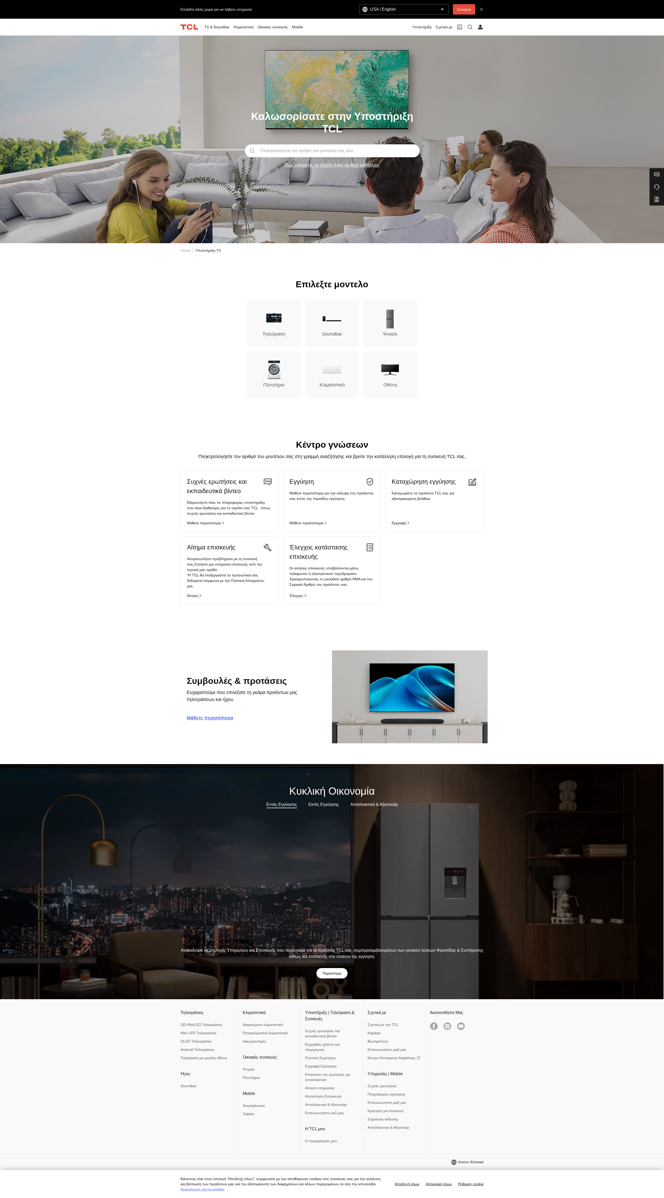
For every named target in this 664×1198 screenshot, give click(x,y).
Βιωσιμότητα (378, 1041)
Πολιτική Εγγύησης (320, 1058)
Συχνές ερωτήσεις (382, 1086)
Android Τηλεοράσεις (198, 1049)
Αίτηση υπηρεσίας (320, 1088)
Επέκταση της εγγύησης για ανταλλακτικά (327, 1077)
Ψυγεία (248, 1069)
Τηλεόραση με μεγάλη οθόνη (204, 1058)
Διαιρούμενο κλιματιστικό (263, 1025)
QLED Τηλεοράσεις (196, 1041)
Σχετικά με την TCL (383, 1025)
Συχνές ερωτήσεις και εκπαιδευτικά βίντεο (322, 1033)
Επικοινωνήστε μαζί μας (324, 1113)
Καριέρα (374, 1033)
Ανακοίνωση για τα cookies (202, 1189)
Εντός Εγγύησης (281, 804)
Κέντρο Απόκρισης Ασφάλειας (392, 1058)
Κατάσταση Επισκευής (323, 1096)
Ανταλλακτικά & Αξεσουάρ (374, 804)
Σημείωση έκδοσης (383, 1119)
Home (185, 250)
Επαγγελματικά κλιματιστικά (265, 1033)
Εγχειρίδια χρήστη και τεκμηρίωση (322, 1047)
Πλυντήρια (251, 1078)
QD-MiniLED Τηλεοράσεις (201, 1025)
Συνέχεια (464, 9)
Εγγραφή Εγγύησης (321, 1066)
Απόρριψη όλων (439, 1184)
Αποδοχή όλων (407, 1184)
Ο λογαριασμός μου (321, 1141)
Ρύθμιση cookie (470, 1184)
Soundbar (189, 1086)
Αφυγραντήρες (254, 1041)
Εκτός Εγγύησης (323, 804)
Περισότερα (332, 973)
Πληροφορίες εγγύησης (386, 1094)
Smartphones (254, 1106)
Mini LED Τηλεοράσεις (199, 1033)
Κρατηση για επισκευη (386, 1111)
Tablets (248, 1114)
